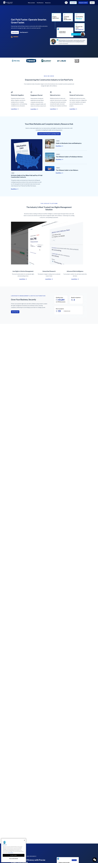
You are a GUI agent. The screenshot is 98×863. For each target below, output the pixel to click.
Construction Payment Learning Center (49, 133)
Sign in (92, 2)
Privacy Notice (10, 852)
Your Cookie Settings (13, 858)
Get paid (73, 2)
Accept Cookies (13, 855)
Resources (48, 2)
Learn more (15, 32)
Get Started (23, 32)
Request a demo (83, 2)
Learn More (14, 109)
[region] (13, 850)
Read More (14, 189)
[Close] (24, 840)
